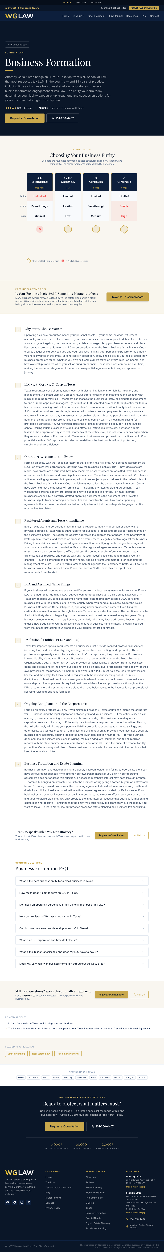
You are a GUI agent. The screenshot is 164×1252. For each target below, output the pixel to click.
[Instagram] (21, 1202)
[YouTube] (7, 1202)
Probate (90, 1182)
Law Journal (116, 16)
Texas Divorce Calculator (58, 1187)
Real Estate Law (41, 1053)
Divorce (90, 1202)
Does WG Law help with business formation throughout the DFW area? (62, 963)
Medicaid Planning (95, 1192)
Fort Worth (33, 1077)
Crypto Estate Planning (98, 1223)
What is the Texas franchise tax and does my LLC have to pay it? (58, 951)
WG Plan (96, 2)
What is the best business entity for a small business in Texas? (56, 881)
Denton (117, 1077)
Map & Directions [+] (135, 1187)
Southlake (81, 1077)
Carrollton (105, 1077)
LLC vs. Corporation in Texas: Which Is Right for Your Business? (41, 1023)
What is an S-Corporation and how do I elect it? (48, 940)
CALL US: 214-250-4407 (115, 8)
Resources (132, 16)
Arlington (130, 1077)
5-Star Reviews (53, 1197)
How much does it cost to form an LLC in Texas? (48, 892)
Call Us (141, 835)
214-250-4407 (65, 118)
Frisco (56, 1077)
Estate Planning (16, 1053)
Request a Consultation (24, 118)
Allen (93, 1077)
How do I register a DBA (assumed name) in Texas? (50, 916)
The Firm (78, 16)
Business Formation (96, 1213)
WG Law (67, 2)
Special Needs (93, 1218)
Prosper (142, 1077)
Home (65, 16)
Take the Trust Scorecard (128, 297)
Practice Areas (96, 16)
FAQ (144, 16)
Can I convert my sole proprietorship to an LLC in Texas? (53, 928)
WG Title (81, 2)
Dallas (21, 1077)
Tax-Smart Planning (68, 1053)
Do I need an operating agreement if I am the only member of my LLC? (62, 904)
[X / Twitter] (28, 1202)
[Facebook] (14, 1202)
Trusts (89, 1207)
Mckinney (67, 1077)
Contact (154, 16)
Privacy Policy (52, 1207)
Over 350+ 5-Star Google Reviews (23, 8)
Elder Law (91, 1177)
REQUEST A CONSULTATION (144, 8)
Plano (45, 1077)
